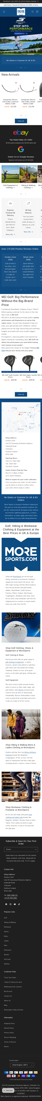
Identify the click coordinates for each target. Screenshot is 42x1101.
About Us (7, 1000)
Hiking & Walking (10, 922)
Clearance (7, 950)
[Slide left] (16, 67)
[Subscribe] (35, 849)
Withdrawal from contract (13, 987)
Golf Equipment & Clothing (10, 186)
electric (21, 690)
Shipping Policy (9, 1023)
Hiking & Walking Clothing (28, 186)
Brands (6, 954)
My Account (8, 991)
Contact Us (8, 996)
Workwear (7, 927)
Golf (5, 918)
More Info (9, 234)
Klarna (6, 1046)
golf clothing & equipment (15, 662)
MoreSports (17, 576)
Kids (5, 945)
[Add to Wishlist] (16, 82)
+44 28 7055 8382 (10, 898)
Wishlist (6, 964)
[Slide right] (25, 67)
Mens (6, 936)
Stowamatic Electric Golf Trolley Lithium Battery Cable (28, 101)
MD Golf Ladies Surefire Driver (28, 376)
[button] (4, 11)
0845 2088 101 (12, 895)
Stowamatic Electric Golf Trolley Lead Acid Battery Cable (10, 101)
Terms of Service (10, 1042)
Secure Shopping (10, 1037)
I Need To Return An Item (13, 982)
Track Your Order (10, 977)
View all (21, 121)
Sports (6, 931)
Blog (5, 1005)
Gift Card (7, 959)
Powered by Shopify (26, 1079)
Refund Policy (9, 1028)
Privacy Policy (9, 1032)
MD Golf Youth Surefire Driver (10, 376)
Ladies (6, 941)
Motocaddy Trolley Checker (13, 1010)
